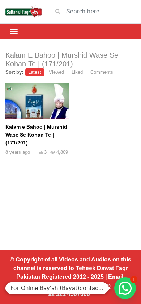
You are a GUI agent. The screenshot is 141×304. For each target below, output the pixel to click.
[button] (125, 288)
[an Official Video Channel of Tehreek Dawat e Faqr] (23, 11)
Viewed (56, 72)
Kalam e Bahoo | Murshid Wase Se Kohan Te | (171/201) (36, 135)
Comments (101, 72)
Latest (34, 72)
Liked (77, 72)
